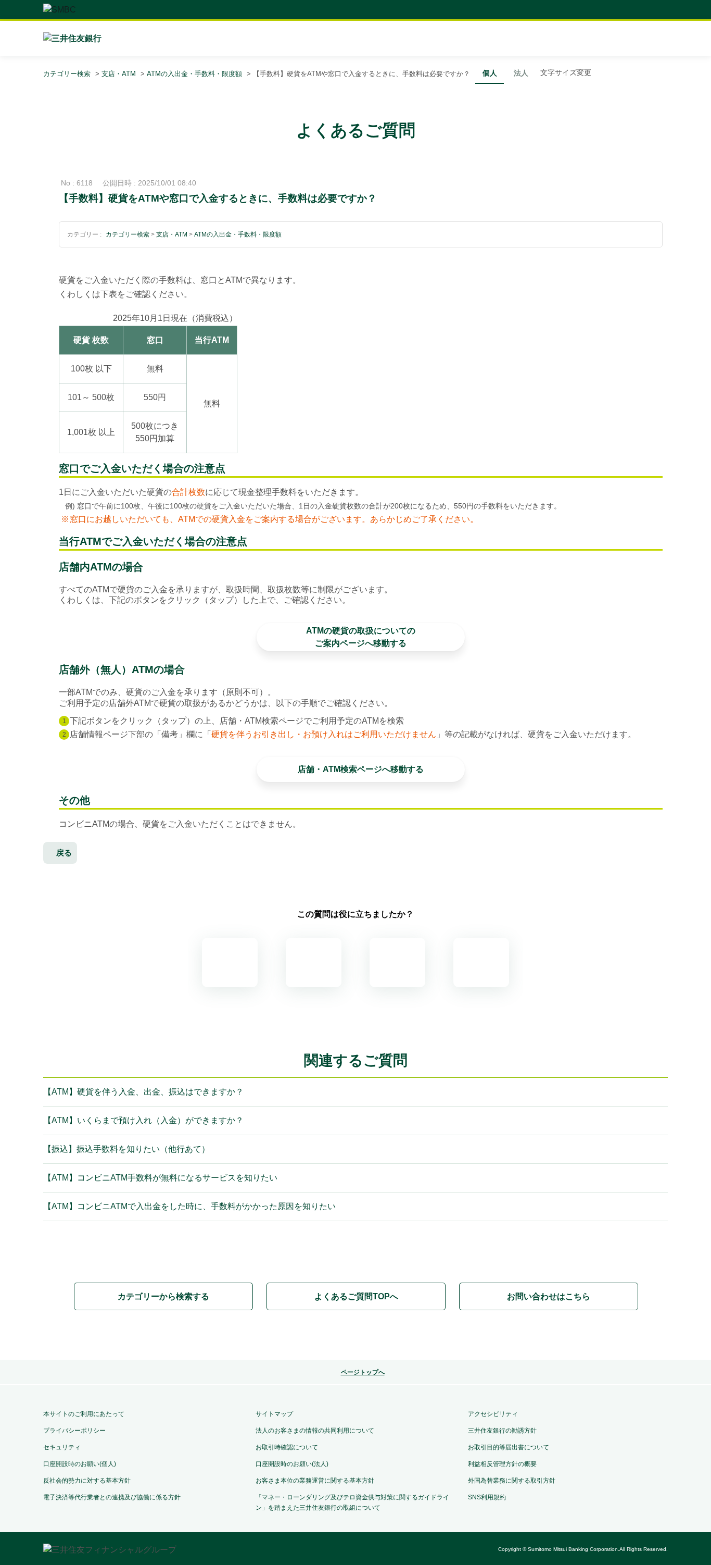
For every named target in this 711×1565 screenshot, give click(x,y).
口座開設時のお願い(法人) (292, 1464)
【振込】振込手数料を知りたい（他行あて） (126, 1149)
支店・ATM (118, 74)
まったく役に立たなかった (481, 962)
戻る (64, 852)
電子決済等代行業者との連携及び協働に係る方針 (112, 1497)
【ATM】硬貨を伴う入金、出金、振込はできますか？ (143, 1091)
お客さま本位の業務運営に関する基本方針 (315, 1480)
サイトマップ (274, 1414)
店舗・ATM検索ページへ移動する (361, 769)
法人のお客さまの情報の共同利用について (315, 1430)
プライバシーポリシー (74, 1430)
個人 (490, 73)
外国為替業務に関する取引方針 (511, 1480)
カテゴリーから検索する (163, 1296)
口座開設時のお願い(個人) (79, 1464)
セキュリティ (62, 1447)
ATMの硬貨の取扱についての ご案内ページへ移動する (360, 637)
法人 (521, 73)
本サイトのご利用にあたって (83, 1414)
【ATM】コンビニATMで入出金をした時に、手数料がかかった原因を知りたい (189, 1206)
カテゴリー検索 (67, 74)
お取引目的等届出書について (508, 1447)
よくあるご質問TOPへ (356, 1296)
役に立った (313, 962)
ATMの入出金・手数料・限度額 (194, 74)
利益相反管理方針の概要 (502, 1464)
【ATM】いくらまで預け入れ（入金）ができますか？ (143, 1120)
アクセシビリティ (493, 1414)
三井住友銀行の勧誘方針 (502, 1430)
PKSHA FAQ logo (355, 1336)
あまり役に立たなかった (397, 962)
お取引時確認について (287, 1447)
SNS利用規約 (487, 1497)
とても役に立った (230, 962)
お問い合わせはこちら (548, 1296)
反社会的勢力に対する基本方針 (87, 1480)
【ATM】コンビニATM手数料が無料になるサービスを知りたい (160, 1177)
